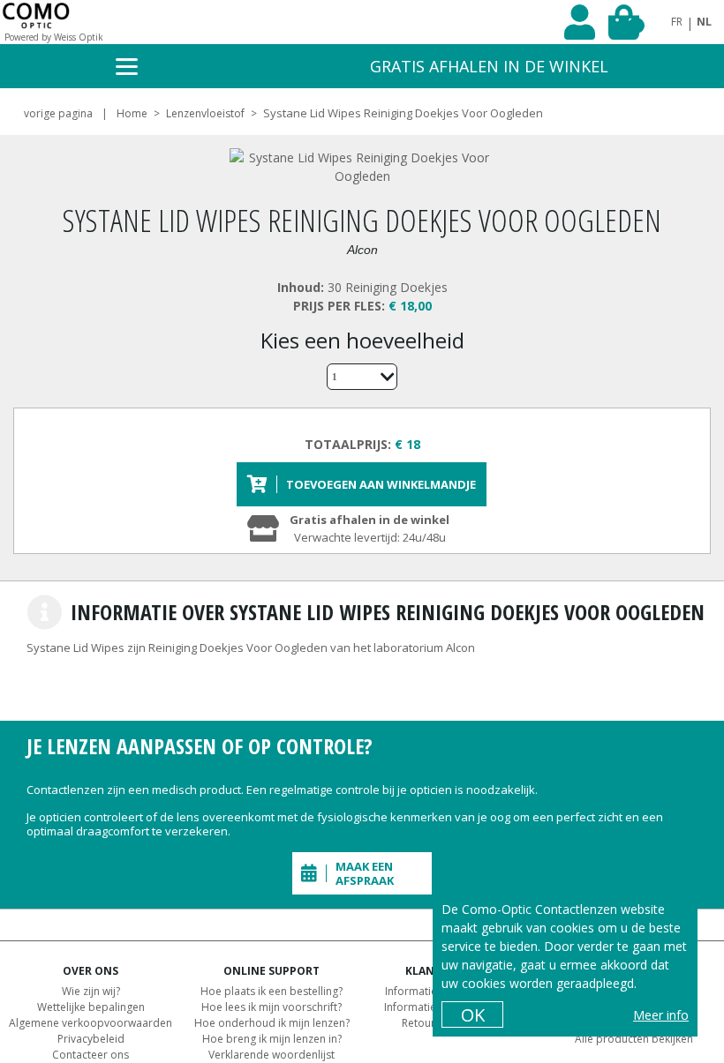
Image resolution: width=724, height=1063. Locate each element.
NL (704, 21)
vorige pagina (58, 113)
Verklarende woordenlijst (271, 1054)
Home (132, 113)
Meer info (661, 1015)
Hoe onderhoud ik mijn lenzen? (272, 1022)
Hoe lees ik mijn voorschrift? (271, 1006)
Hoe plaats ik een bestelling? (271, 991)
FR (677, 21)
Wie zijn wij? (91, 991)
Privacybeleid (90, 1038)
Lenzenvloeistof (205, 113)
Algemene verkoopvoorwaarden (90, 1022)
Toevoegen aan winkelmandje (381, 484)
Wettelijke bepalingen (91, 1006)
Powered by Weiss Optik (53, 37)
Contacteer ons (90, 1054)
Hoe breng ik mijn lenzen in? (272, 1038)
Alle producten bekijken (634, 1038)
